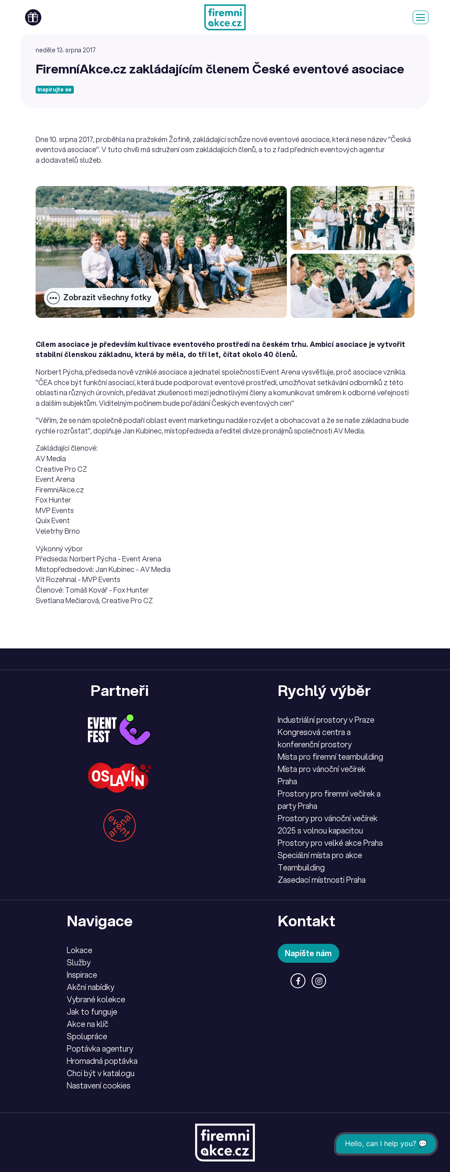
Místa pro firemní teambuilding (330, 756)
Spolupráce (87, 1036)
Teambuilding (301, 867)
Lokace (79, 950)
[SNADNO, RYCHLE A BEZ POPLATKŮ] (224, 17)
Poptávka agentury (100, 1048)
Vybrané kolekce (96, 999)
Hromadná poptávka (102, 1060)
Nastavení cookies (99, 1085)
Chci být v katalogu (100, 1073)
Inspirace (82, 974)
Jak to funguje (92, 1011)
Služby (79, 962)
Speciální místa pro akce (320, 855)
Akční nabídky (90, 987)
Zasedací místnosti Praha (322, 879)
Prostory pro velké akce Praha (330, 842)
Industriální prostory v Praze (326, 719)
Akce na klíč (88, 1024)
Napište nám (308, 953)
